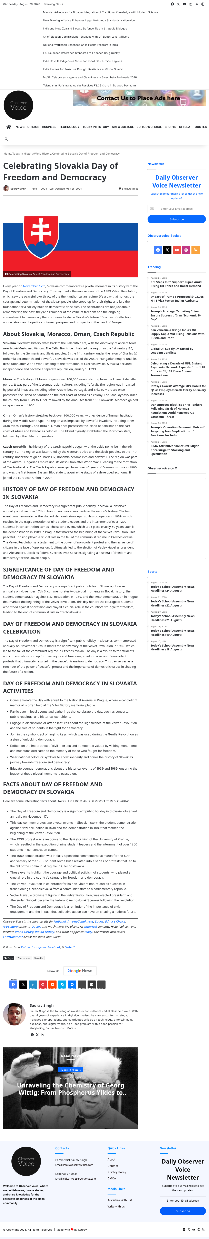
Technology (69, 127)
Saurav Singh (18, 188)
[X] (37, 1034)
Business (49, 127)
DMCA (112, 1178)
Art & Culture (123, 127)
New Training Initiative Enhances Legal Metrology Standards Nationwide (89, 20)
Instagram (38, 947)
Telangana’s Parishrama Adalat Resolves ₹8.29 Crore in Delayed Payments (90, 85)
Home (7, 153)
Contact (113, 1165)
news (90, 921)
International (77, 921)
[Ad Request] (139, 105)
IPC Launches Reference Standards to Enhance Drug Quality (81, 53)
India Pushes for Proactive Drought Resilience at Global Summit (83, 69)
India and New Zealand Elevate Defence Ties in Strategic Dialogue (85, 28)
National (60, 921)
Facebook (54, 947)
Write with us (116, 1206)
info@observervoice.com (78, 1165)
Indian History (44, 932)
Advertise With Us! (120, 1200)
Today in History (95, 127)
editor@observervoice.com (79, 1178)
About (111, 1159)
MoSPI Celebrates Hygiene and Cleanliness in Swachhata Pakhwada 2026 (90, 77)
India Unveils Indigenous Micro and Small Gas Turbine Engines (82, 61)
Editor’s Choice (149, 127)
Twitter (25, 947)
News (20, 127)
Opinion (33, 127)
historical (90, 926)
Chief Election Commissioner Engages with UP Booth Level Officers (86, 36)
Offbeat (185, 127)
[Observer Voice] (18, 105)
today (88, 932)
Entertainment (13, 937)
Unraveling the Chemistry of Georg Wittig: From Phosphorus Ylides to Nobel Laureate (70, 1092)
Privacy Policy (117, 1172)
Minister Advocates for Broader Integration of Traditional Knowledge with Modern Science (100, 12)
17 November (23, 958)
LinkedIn (70, 947)
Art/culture (10, 926)
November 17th (34, 286)
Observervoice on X (162, 468)
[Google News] (80, 970)
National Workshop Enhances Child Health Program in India (80, 44)
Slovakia (38, 958)
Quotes (201, 127)
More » (71, 1028)
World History (42, 153)
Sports (170, 127)
